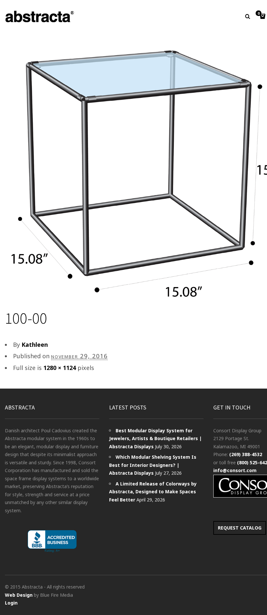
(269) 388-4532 (245, 454)
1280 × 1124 (59, 368)
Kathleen (34, 344)
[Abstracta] (40, 16)
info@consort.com (235, 470)
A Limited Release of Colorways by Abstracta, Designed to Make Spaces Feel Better (153, 492)
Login (11, 603)
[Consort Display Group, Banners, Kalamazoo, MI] (52, 541)
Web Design (19, 595)
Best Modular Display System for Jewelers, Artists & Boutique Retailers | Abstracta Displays (155, 438)
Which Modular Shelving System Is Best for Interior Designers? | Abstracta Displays (152, 465)
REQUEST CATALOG (239, 528)
